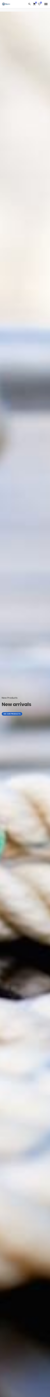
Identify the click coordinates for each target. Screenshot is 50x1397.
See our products (11, 714)
